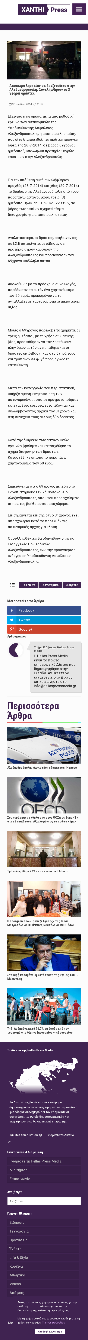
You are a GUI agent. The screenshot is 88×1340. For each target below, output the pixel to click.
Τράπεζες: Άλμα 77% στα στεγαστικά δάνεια (37, 871)
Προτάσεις (19, 1240)
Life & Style (19, 1257)
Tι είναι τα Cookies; (53, 1322)
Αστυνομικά (51, 584)
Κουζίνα (16, 1266)
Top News (28, 584)
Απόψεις (17, 1293)
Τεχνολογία (19, 1231)
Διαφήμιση (19, 1170)
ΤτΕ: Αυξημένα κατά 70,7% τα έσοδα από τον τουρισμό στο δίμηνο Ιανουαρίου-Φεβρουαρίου (40, 1030)
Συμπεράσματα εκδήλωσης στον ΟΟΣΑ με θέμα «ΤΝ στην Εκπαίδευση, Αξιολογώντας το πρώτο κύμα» (42, 819)
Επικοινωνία (20, 1179)
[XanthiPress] (44, 9)
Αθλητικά (17, 1275)
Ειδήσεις (72, 584)
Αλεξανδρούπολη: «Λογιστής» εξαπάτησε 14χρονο (42, 768)
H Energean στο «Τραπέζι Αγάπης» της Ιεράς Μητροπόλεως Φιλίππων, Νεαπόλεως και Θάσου (41, 923)
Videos (15, 1284)
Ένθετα (16, 1249)
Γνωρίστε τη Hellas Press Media (36, 1161)
